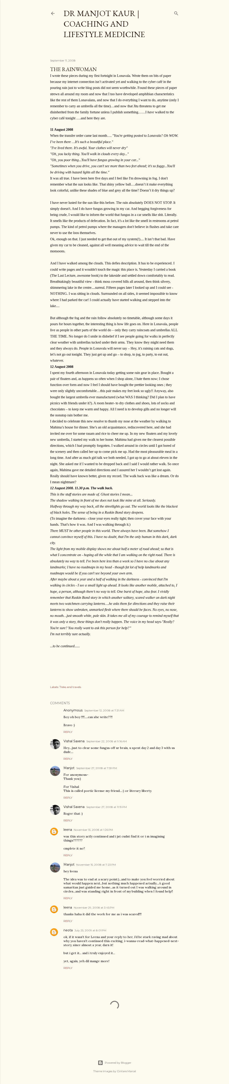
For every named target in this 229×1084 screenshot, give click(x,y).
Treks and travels (70, 687)
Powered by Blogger (118, 1062)
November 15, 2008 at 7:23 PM (96, 864)
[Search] (176, 12)
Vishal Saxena (74, 741)
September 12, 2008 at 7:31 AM (104, 710)
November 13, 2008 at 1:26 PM (93, 829)
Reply (68, 732)
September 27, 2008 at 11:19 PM (106, 807)
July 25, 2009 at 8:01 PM (90, 930)
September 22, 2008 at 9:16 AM (106, 741)
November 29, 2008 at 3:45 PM (94, 907)
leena (68, 830)
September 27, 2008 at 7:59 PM (96, 768)
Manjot (69, 768)
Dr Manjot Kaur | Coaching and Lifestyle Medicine (104, 24)
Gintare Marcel (126, 1071)
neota (68, 930)
